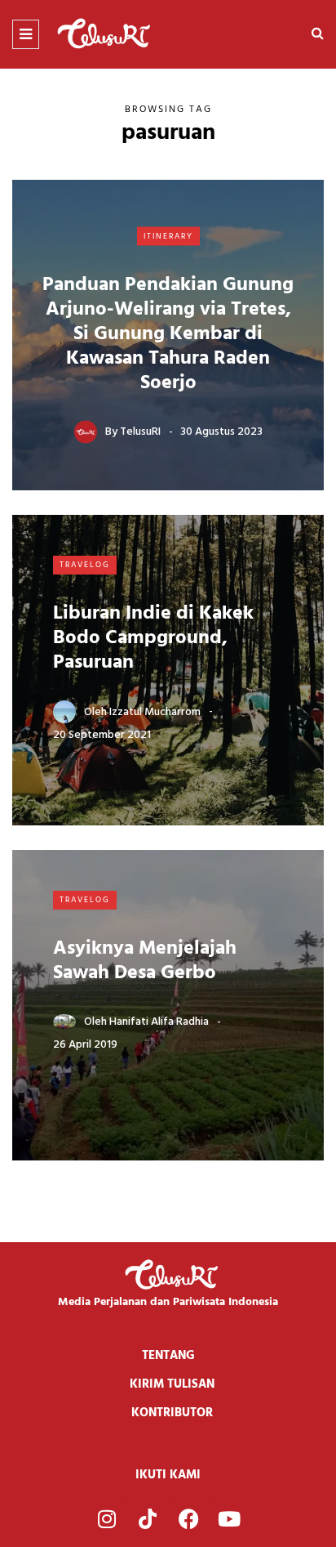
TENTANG (168, 1356)
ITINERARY (168, 235)
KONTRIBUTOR (172, 1413)
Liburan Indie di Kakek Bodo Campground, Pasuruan (153, 638)
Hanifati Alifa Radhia (159, 1022)
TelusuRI (140, 432)
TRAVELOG (85, 564)
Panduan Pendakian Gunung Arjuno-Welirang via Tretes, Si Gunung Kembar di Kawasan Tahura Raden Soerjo (168, 334)
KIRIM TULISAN (172, 1384)
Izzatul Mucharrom (155, 711)
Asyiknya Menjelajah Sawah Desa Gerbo (145, 961)
